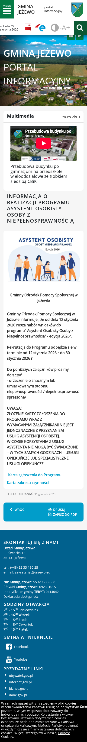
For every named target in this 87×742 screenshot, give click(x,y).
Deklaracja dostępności (21, 596)
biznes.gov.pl (19, 688)
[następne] (80, 35)
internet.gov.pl (20, 682)
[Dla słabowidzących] (54, 28)
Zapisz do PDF (65, 514)
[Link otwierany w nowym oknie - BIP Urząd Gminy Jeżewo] (29, 28)
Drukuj (59, 509)
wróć (19, 509)
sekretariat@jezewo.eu (32, 572)
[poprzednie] (71, 35)
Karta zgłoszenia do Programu (34, 474)
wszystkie (69, 116)
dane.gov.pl (18, 695)
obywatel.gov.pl (21, 675)
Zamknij (83, 706)
